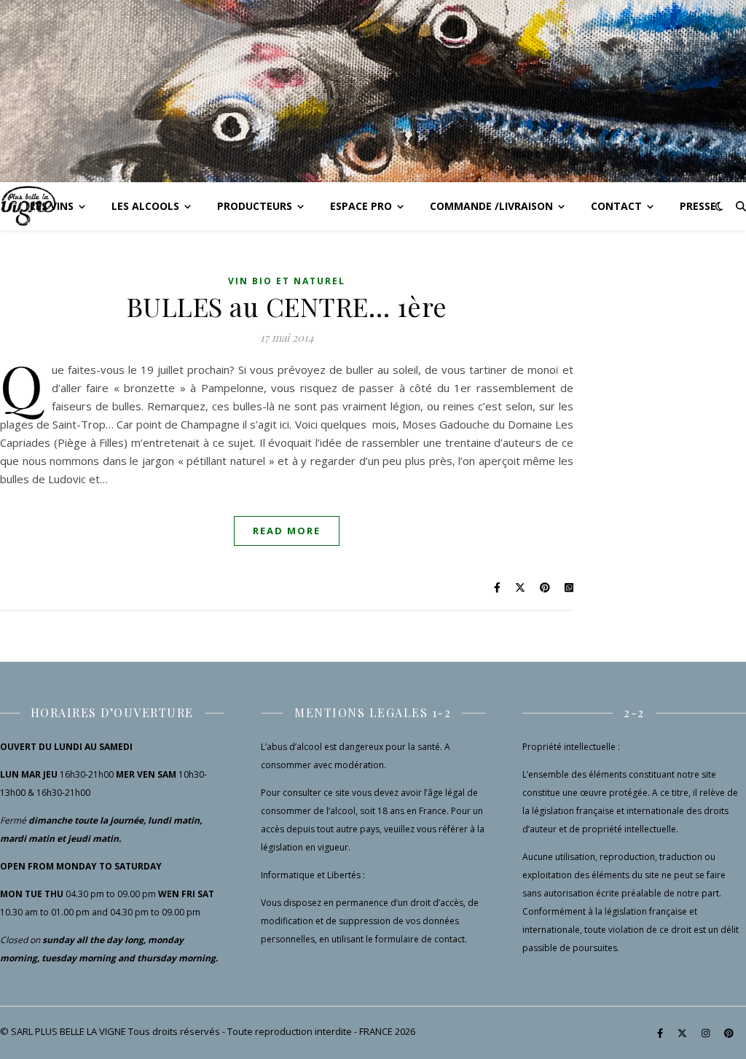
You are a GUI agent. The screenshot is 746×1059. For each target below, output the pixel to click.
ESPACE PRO (361, 206)
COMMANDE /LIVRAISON (491, 206)
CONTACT (616, 206)
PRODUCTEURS (254, 206)
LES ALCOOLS (145, 206)
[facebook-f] (661, 1032)
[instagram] (707, 1032)
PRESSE (698, 206)
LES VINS (52, 206)
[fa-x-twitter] (683, 1032)
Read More (287, 530)
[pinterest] (729, 1032)
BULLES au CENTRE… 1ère (287, 306)
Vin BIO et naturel (286, 281)
